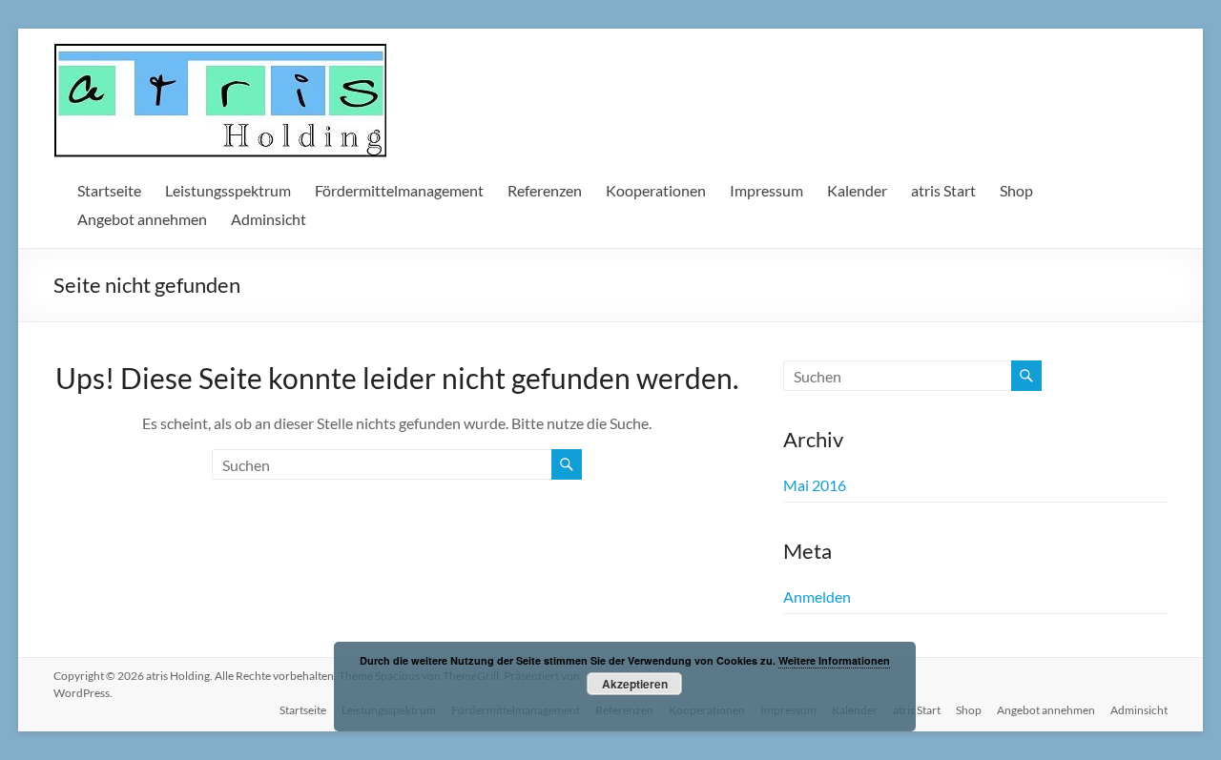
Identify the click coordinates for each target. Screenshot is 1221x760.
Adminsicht (268, 219)
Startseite (109, 190)
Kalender (857, 190)
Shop (1016, 190)
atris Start (943, 190)
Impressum (766, 190)
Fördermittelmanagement (399, 190)
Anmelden (817, 596)
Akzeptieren (635, 683)
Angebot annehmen (142, 219)
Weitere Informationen (834, 660)
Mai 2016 (814, 485)
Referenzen (544, 190)
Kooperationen (656, 190)
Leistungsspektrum (228, 190)
